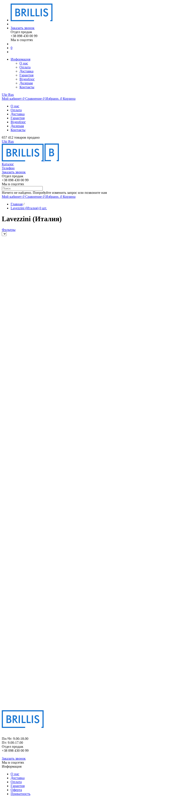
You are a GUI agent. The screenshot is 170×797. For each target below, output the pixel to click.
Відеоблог (27, 79)
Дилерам (26, 83)
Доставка (26, 71)
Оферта (16, 790)
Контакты (26, 87)
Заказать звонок (23, 28)
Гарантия (26, 75)
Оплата (25, 67)
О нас (23, 63)
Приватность (20, 794)
